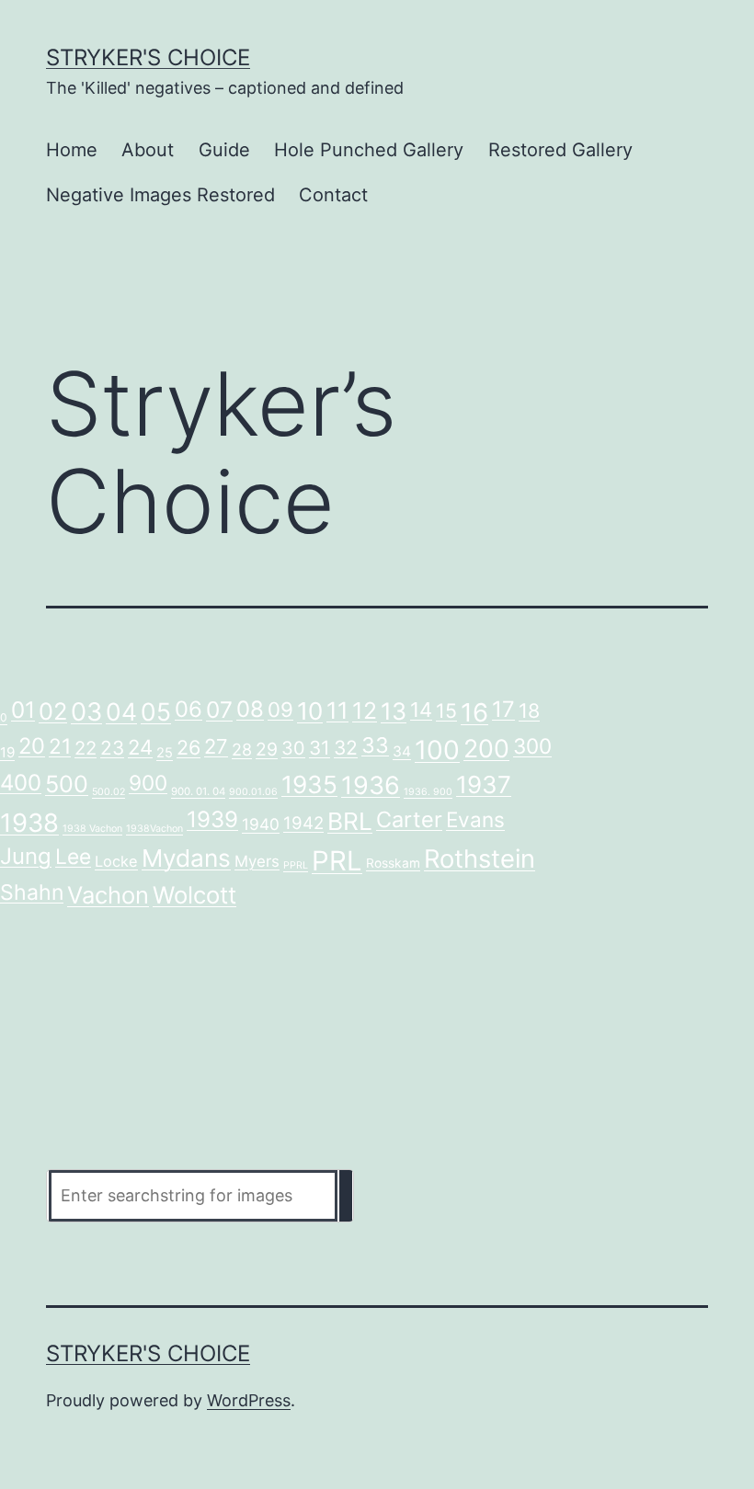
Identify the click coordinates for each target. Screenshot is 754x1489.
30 (293, 748)
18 (529, 710)
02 (53, 711)
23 (112, 747)
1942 (303, 823)
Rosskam (393, 863)
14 (421, 710)
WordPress (249, 1400)
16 (474, 712)
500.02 (108, 792)
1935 (309, 784)
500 (66, 784)
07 (219, 709)
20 (31, 746)
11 (337, 710)
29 (267, 749)
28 (242, 749)
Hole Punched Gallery (368, 150)
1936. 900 (428, 792)
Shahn (31, 892)
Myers (257, 861)
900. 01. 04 (198, 791)
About (147, 150)
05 (156, 711)
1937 (483, 784)
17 (503, 709)
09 (280, 710)
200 (486, 748)
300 (532, 745)
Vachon (108, 895)
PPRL (295, 865)
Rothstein (479, 859)
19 (7, 752)
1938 (29, 822)
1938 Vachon (92, 829)
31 (319, 747)
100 (437, 750)
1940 (261, 824)
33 (375, 745)
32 (346, 747)
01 (23, 709)
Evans (475, 819)
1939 (212, 819)
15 (446, 710)
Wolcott (194, 895)
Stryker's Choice (148, 57)
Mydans (186, 858)
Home (71, 150)
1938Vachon (154, 829)
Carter (409, 819)
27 (216, 746)
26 (188, 747)
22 (85, 747)
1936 (370, 785)
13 (393, 711)
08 (250, 709)
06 (188, 709)
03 (86, 712)
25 (164, 752)
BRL (349, 821)
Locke (116, 861)
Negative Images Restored (160, 195)
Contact (333, 195)
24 (140, 746)
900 (148, 782)
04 (121, 711)
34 (402, 751)
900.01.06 (253, 792)
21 (60, 745)
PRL (337, 861)
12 (364, 710)
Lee (73, 857)
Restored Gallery (560, 150)
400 (20, 782)
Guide (224, 150)
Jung (25, 856)
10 (310, 711)
